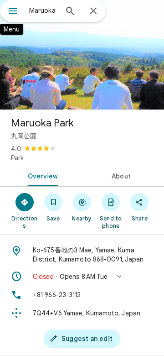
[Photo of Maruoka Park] (82, 55)
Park (17, 158)
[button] (82, 276)
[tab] (41, 175)
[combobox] (43, 10)
